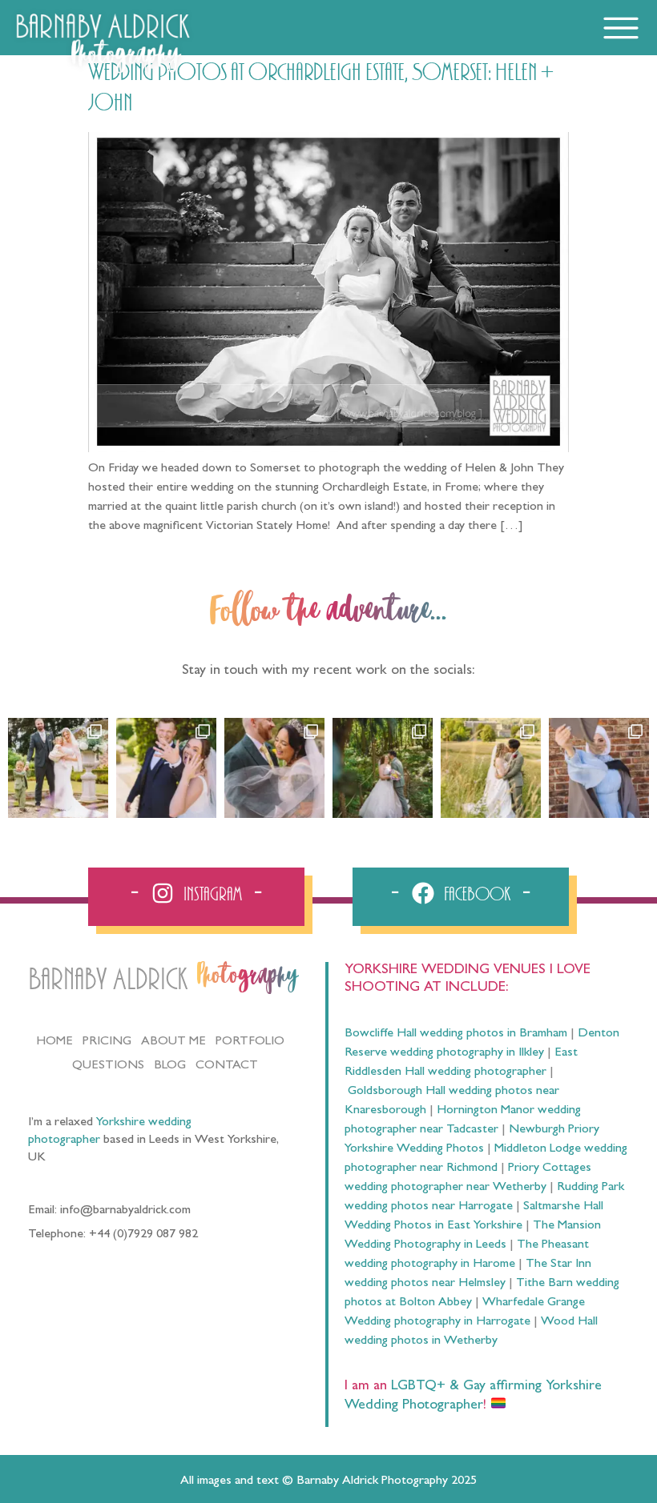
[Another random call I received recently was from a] (599, 768)
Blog (170, 1066)
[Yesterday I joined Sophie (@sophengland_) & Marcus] (166, 768)
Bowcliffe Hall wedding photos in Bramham (456, 1034)
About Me (173, 1042)
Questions (108, 1066)
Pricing (107, 1042)
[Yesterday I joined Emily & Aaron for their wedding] (58, 768)
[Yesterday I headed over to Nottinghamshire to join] (274, 768)
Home (54, 1042)
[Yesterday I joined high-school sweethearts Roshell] (383, 768)
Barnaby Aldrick (107, 980)
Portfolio (250, 1042)
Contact (226, 1066)
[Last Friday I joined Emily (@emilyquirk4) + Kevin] (491, 768)
